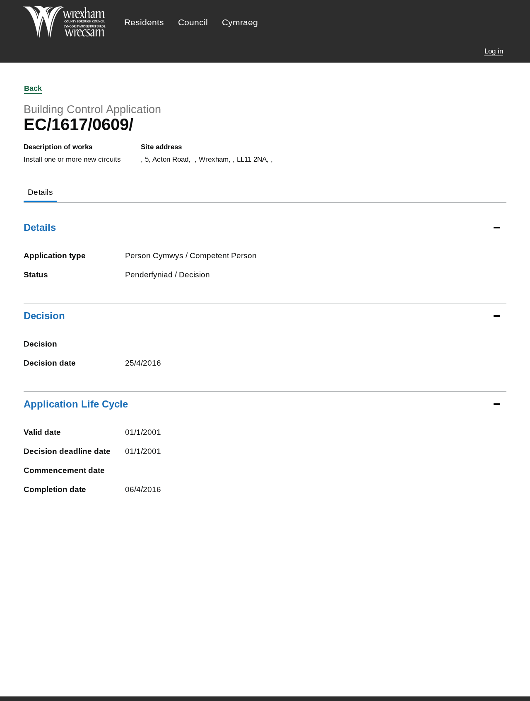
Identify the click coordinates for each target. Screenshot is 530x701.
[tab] (40, 193)
